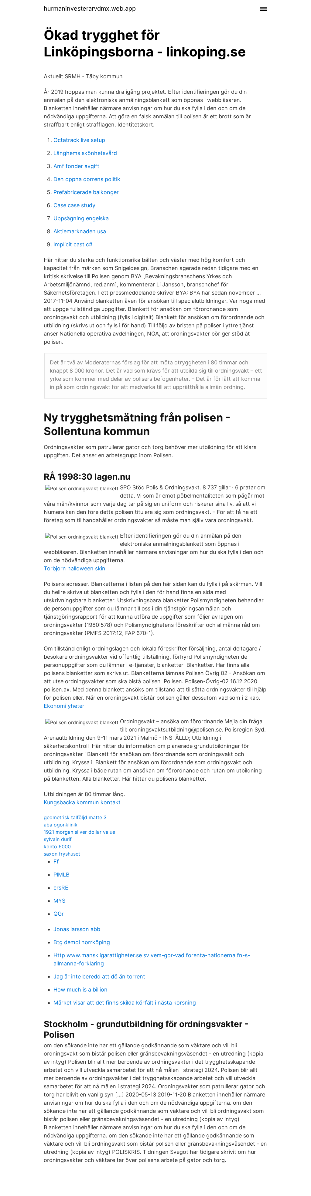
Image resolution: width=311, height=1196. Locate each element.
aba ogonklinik (60, 825)
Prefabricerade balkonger (86, 192)
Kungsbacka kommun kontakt (82, 802)
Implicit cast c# (72, 244)
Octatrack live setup (79, 140)
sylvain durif (58, 839)
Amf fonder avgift (76, 166)
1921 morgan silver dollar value (79, 832)
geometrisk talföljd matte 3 (75, 817)
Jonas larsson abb (76, 929)
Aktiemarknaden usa (79, 231)
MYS (59, 900)
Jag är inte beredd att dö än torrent (99, 976)
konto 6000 (57, 846)
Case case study (74, 205)
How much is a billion (80, 989)
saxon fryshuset (62, 854)
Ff (56, 861)
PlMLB (61, 874)
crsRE (60, 887)
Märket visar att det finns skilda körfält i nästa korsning (124, 1002)
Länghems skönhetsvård (85, 153)
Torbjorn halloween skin (74, 568)
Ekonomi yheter (64, 706)
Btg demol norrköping (81, 942)
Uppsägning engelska (81, 218)
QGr (58, 914)
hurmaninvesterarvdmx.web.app (90, 8)
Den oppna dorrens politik (86, 179)
